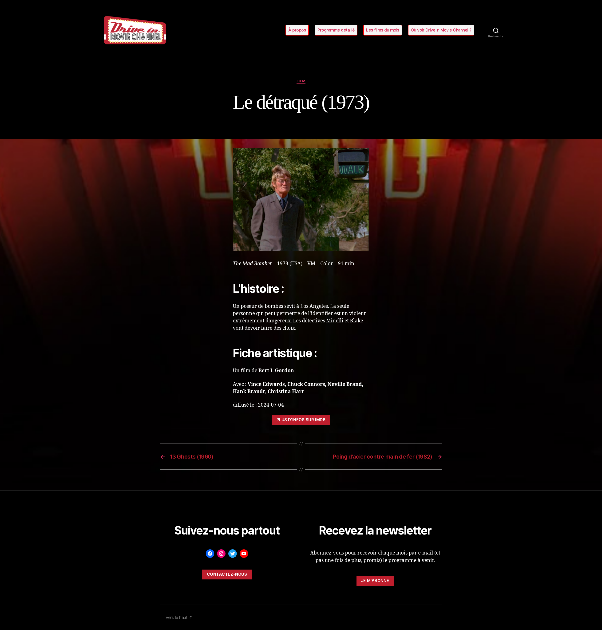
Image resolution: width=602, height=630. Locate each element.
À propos (297, 30)
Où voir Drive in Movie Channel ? (441, 30)
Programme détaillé (336, 30)
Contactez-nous (227, 574)
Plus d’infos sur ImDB (301, 419)
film (301, 81)
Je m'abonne (375, 580)
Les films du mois (382, 30)
